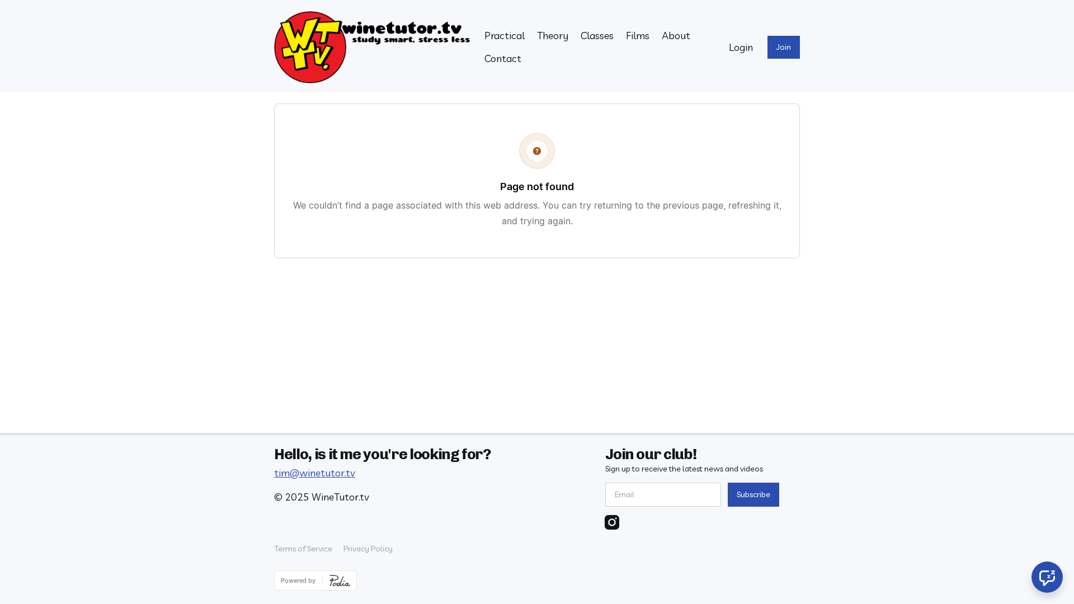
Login (741, 47)
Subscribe (753, 494)
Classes (597, 35)
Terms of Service (303, 549)
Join (783, 47)
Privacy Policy (368, 549)
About (676, 35)
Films (637, 35)
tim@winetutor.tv (314, 472)
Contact (502, 58)
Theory (552, 35)
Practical (504, 35)
